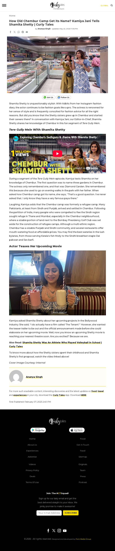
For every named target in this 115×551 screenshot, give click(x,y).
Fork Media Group (83, 539)
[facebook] (10, 32)
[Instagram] (59, 531)
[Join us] (49, 97)
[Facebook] (48, 531)
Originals (83, 464)
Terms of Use (32, 482)
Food (82, 438)
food (94, 391)
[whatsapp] (19, 32)
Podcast (83, 482)
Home (12, 15)
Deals (32, 476)
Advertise (32, 456)
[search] (111, 5)
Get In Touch (83, 445)
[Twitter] (53, 531)
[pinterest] (23, 32)
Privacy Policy (32, 470)
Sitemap (83, 456)
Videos (32, 464)
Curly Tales (59, 395)
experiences (20, 395)
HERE (83, 395)
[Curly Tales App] (38, 430)
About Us (32, 445)
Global (104, 5)
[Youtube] (64, 531)
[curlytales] (57, 424)
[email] (27, 32)
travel (101, 391)
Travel (82, 450)
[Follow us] (64, 97)
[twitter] (14, 32)
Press (83, 476)
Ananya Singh (44, 29)
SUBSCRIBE (71, 513)
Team (82, 470)
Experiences (32, 450)
